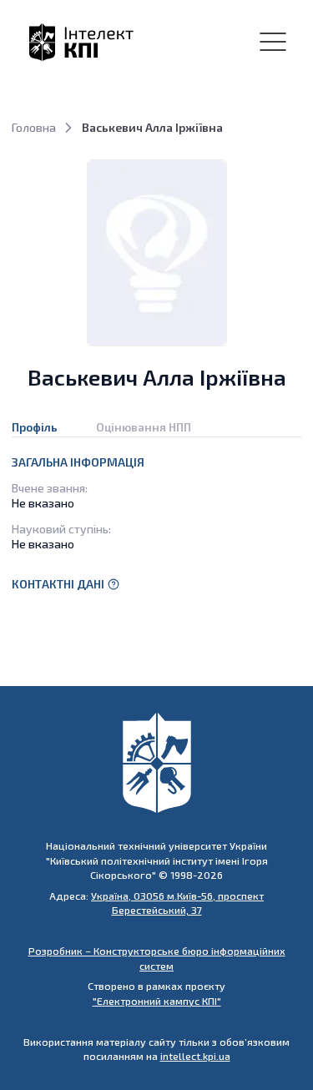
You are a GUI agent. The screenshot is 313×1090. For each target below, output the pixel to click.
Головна (34, 127)
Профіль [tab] (35, 427)
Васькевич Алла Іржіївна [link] (152, 127)
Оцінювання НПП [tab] (143, 427)
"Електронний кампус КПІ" (157, 1001)
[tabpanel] (156, 525)
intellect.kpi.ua (195, 1056)
